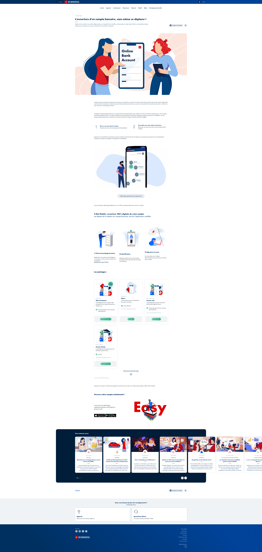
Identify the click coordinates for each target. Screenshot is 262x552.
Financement (126, 8)
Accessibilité (184, 539)
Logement (108, 8)
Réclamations (184, 531)
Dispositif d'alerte (183, 533)
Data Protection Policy (183, 537)
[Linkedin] (83, 531)
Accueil (102, 8)
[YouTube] (86, 531)
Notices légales (184, 529)
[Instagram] (79, 531)
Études (145, 8)
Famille (140, 8)
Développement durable (155, 8)
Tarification (185, 535)
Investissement (116, 8)
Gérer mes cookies (183, 541)
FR (203, 2)
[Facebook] (76, 531)
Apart (186, 547)
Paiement (133, 8)
